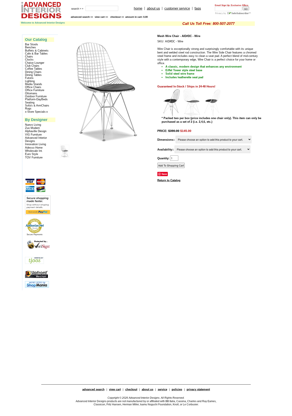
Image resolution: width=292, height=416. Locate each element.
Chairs (29, 56)
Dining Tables (33, 75)
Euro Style (31, 154)
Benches (30, 47)
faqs (198, 8)
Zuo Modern (32, 128)
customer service (177, 8)
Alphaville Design (35, 131)
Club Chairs (32, 65)
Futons (29, 78)
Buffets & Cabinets (37, 50)
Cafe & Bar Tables (36, 53)
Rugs (28, 108)
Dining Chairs (33, 72)
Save (164, 174)
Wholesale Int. (34, 150)
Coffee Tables (33, 68)
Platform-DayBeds (36, 99)
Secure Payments (35, 234)
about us (153, 8)
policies (177, 389)
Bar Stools (31, 44)
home (138, 8)
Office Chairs (33, 87)
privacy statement (198, 389)
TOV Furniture (34, 157)
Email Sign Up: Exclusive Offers (231, 5)
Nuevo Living (33, 124)
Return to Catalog (168, 180)
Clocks (29, 59)
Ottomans (31, 93)
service (162, 389)
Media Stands (33, 84)
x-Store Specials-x (36, 111)
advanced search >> (82, 17)
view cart (102, 17)
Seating (29, 102)
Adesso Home (34, 147)
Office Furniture (34, 90)
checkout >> (129, 17)
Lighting (30, 81)
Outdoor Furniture (36, 96)
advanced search (93, 389)
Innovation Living (35, 144)
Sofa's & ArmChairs (37, 105)
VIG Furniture (33, 134)
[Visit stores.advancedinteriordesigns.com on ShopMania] (37, 286)
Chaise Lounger (34, 62)
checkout (131, 389)
